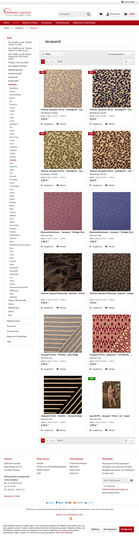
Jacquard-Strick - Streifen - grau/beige (59, 355)
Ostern (11, 304)
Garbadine (13, 147)
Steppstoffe (14, 268)
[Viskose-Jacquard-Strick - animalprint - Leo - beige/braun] (111, 150)
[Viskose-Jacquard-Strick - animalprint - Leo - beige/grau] (63, 89)
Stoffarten (12, 85)
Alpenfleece (14, 88)
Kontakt (40, 464)
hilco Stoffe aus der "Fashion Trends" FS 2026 (20, 43)
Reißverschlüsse (13, 321)
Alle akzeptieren (110, 529)
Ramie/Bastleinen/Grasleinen (20, 245)
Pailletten (13, 215)
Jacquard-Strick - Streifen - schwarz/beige (61, 416)
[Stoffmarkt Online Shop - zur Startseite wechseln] (17, 12)
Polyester (13, 228)
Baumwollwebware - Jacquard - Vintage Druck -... (63, 232)
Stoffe (9, 38)
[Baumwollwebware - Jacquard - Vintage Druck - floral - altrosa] (63, 211)
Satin (11, 251)
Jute (11, 173)
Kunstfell (13, 176)
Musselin (13, 202)
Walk (11, 294)
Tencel (12, 281)
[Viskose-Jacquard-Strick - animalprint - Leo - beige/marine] (111, 89)
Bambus (12, 91)
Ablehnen (95, 529)
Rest (10, 315)
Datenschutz (75, 470)
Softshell (13, 261)
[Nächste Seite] (47, 61)
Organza (13, 212)
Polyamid (13, 238)
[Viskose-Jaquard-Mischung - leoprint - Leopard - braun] (111, 272)
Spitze (12, 264)
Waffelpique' (14, 290)
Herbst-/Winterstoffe (17, 301)
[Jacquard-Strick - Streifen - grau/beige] (63, 334)
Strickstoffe (14, 271)
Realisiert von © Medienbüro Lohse (69, 515)
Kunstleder (13, 179)
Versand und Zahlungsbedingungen (51, 467)
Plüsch (12, 242)
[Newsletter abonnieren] (131, 480)
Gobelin (12, 153)
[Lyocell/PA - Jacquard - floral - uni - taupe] (111, 395)
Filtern (48, 54)
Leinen (12, 183)
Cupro (12, 121)
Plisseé (12, 222)
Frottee (12, 140)
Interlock (13, 157)
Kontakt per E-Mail (12, 496)
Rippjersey (13, 166)
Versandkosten (63, 509)
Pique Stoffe (14, 225)
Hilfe (9, 342)
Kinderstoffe (13, 81)
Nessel (12, 206)
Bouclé (12, 98)
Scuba (12, 255)
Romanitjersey (15, 235)
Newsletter (74, 467)
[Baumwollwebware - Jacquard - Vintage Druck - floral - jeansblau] (111, 211)
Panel (12, 219)
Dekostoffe (13, 77)
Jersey (12, 170)
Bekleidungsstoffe (15, 70)
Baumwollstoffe (15, 95)
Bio (11, 101)
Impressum (74, 473)
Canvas (12, 108)
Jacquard (13, 160)
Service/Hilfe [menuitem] (129, 2)
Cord (11, 114)
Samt (11, 248)
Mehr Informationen (64, 533)
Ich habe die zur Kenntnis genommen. (115, 489)
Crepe (12, 117)
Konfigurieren (126, 529)
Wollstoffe (13, 297)
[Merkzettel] (101, 14)
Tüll (11, 277)
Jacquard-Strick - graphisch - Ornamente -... (111, 355)
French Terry (14, 137)
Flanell (12, 131)
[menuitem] (74, 14)
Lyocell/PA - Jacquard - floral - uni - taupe (110, 416)
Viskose (12, 284)
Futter (12, 144)
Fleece (12, 134)
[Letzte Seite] (52, 61)
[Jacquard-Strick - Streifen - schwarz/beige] (63, 395)
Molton (12, 199)
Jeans (12, 163)
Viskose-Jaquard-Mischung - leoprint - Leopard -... (111, 293)
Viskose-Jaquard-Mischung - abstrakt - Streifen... (63, 293)
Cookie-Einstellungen (78, 464)
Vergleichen (48, 124)
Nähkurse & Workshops (17, 337)
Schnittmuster (13, 331)
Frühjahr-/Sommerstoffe (18, 63)
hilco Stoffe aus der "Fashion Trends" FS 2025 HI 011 (20, 49)
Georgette (13, 150)
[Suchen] (88, 14)
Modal (12, 196)
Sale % (11, 312)
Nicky (12, 209)
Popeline (13, 232)
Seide (12, 258)
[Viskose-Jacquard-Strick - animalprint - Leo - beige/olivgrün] (63, 150)
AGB (39, 473)
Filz (11, 127)
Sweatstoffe (14, 274)
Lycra (11, 189)
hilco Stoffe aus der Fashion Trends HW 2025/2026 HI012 (19, 56)
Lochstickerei (14, 186)
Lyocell (12, 193)
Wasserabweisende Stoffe (19, 287)
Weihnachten (13, 308)
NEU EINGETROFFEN (17, 66)
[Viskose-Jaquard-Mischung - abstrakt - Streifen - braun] (63, 272)
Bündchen (13, 104)
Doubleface (14, 124)
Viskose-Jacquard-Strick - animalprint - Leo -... (63, 110)
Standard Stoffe (14, 74)
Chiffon (12, 111)
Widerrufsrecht (43, 470)
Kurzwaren (11, 326)
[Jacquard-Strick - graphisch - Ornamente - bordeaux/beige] (111, 334)
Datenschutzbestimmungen (113, 489)
